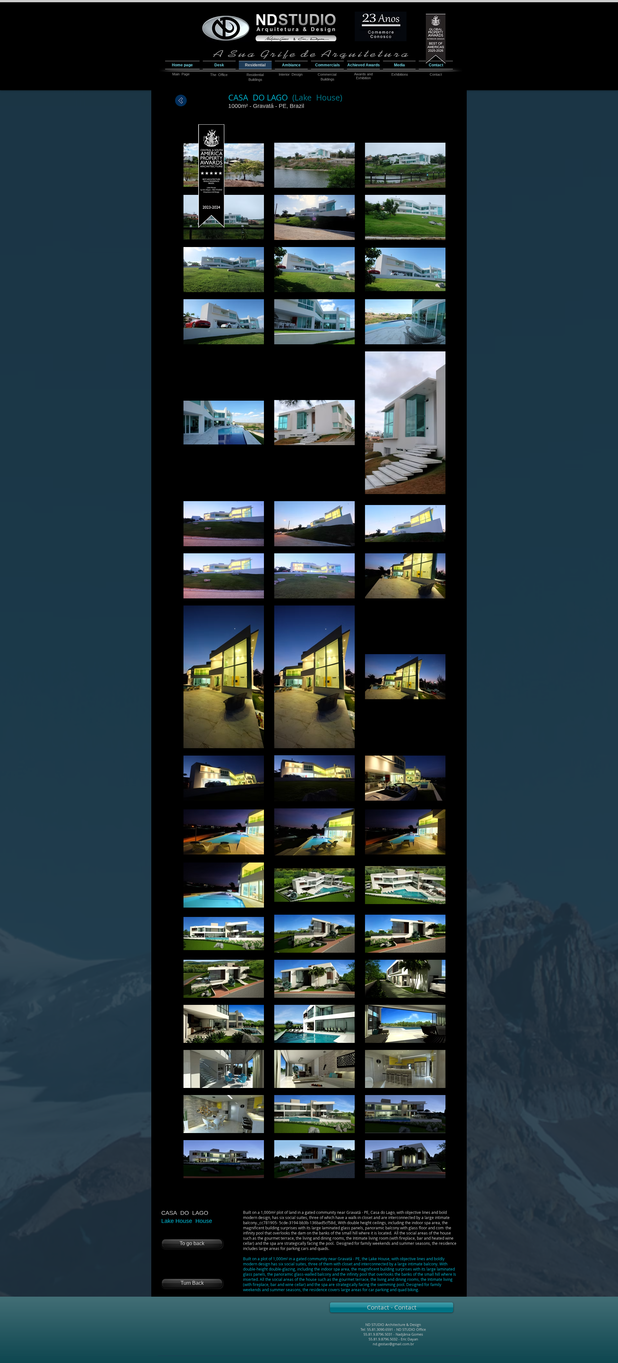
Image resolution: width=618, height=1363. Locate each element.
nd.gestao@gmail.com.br (393, 1343)
